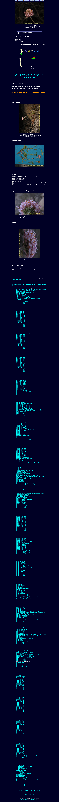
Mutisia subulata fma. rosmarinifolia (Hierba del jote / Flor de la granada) (31, 612)
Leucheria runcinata (20, 568)
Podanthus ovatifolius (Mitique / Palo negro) (25, 656)
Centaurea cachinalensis (21, 417)
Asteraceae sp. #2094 (20, 351)
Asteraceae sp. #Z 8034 (21, 383)
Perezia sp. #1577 (20, 644)
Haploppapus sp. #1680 (21, 548)
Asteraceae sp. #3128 (20, 366)
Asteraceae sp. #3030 (20, 361)
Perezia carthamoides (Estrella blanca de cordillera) (27, 635)
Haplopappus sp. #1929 (21, 529)
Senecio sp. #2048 (20, 731)
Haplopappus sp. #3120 (21, 536)
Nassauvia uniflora (20, 628)
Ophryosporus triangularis (21, 630)
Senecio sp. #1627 (20, 717)
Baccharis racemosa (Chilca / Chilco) (24, 395)
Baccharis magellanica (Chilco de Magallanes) (25, 391)
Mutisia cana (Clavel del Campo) (23, 594)
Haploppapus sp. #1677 (21, 547)
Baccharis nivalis (19, 394)
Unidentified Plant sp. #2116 (22, 782)
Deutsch (31, 793)
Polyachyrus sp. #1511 (21, 660)
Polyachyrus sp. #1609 (21, 662)
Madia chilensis (19, 587)
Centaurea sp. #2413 (20, 424)
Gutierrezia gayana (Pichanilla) (22, 495)
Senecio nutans (19, 682)
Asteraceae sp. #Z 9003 (21, 384)
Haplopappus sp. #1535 (21, 516)
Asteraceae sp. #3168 (20, 373)
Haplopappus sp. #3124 (21, 507)
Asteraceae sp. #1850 (20, 318)
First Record (21, 790)
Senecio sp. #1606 (20, 716)
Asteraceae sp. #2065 (20, 346)
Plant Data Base (24, 789)
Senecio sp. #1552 (20, 689)
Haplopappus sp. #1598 (21, 522)
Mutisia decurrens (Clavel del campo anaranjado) (26, 595)
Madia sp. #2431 (19, 589)
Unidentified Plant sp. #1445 (22, 781)
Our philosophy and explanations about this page (30, 71)
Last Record (38, 790)
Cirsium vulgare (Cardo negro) (22, 471)
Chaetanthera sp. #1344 (21, 446)
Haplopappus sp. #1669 (21, 526)
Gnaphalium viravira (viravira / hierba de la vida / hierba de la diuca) (30, 493)
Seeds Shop (38, 789)
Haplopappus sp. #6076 (21, 539)
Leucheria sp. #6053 (20, 578)
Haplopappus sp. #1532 (21, 515)
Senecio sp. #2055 (20, 732)
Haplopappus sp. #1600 (21, 523)
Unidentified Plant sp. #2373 (22, 785)
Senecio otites (19, 683)
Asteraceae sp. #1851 (20, 319)
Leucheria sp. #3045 (20, 576)
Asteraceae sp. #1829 (20, 309)
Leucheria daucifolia (20, 564)
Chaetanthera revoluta (21, 442)
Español (27, 793)
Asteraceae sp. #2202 (20, 353)
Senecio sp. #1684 (20, 721)
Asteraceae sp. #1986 (20, 340)
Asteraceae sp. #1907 (20, 335)
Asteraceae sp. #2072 (20, 347)
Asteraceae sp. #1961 (20, 336)
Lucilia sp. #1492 (19, 586)
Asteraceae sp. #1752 (20, 305)
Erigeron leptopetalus (20, 480)
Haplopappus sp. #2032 (21, 530)
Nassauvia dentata (20, 617)
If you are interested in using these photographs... (29, 799)
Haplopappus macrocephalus (22, 501)
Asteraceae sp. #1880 (20, 323)
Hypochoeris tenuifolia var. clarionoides (24, 557)
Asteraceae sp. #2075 (20, 348)
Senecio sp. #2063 (20, 733)
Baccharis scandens (20, 400)
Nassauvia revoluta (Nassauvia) (23, 625)
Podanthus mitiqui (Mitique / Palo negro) (24, 655)
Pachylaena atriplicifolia (21, 631)
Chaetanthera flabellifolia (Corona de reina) (25, 429)
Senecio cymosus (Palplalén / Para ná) (24, 669)
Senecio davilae (19, 671)
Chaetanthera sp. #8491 (21, 454)
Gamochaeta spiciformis (21, 485)
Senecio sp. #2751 (20, 746)
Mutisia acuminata (20, 592)
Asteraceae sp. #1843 (20, 312)
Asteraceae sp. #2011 (20, 343)
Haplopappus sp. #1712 (21, 528)
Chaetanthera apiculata (21, 425)
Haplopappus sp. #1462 (21, 509)
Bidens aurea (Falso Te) (21, 411)
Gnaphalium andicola (20, 487)
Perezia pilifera (19, 639)
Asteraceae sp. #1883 (20, 326)
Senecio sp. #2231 (20, 741)
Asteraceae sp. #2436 (20, 359)
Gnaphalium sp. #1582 (21, 491)
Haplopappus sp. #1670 (21, 527)
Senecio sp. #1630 (20, 718)
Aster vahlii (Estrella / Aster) (22, 301)
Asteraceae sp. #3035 (20, 362)
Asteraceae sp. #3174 (20, 376)
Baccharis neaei (19, 393)
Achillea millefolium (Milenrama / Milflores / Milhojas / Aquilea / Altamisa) (31, 289)
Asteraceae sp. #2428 (20, 357)
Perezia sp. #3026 (20, 646)
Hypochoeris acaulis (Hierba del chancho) (25, 554)
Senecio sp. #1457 (20, 701)
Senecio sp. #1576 (20, 711)
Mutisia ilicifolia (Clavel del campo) (23, 598)
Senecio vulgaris (19, 752)
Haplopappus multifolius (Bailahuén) (23, 502)
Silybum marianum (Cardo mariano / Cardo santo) (26, 755)
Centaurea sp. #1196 (20, 423)
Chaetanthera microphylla (21, 437)
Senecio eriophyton (20, 672)
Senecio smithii (19, 686)
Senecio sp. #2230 (20, 740)
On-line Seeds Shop (16, 279)
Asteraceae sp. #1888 (20, 331)
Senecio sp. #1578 (20, 712)
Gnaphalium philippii (20, 489)
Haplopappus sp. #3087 (21, 535)
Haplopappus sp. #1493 (21, 512)
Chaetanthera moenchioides (22, 440)
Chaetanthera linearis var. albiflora (23, 435)
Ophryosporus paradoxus (21, 629)
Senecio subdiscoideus (21, 750)
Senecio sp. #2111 (20, 734)
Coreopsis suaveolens (21, 472)
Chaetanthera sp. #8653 (21, 455)
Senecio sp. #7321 (20, 694)
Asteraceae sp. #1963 (20, 337)
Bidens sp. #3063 (20, 413)
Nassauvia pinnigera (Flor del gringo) (24, 622)
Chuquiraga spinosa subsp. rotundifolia (24, 468)
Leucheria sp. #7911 (20, 581)
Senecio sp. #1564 (20, 708)
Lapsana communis (20, 559)
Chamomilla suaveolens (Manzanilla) (24, 458)
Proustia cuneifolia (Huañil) (22, 664)
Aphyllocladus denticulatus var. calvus (24, 296)
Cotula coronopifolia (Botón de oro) (23, 473)
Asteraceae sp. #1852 (20, 320)
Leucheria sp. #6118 (20, 562)
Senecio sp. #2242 (20, 744)
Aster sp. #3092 (19, 299)
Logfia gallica (19, 583)
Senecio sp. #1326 (20, 697)
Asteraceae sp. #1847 (20, 315)
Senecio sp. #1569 (20, 709)
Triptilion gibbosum (20, 767)
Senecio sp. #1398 (20, 699)
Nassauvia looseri (20, 620)
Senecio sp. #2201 (20, 737)
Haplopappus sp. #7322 (21, 540)
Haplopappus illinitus (20, 500)
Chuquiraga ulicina (20, 469)
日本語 (30, 794)
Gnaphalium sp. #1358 (21, 490)
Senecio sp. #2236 (20, 743)
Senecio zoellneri (20, 753)
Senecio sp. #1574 (20, 710)
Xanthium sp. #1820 (20, 778)
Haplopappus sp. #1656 (21, 525)
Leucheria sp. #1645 (20, 572)
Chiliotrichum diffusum (21, 460)
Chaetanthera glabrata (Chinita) (22, 430)
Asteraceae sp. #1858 (20, 321)
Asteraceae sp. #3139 (20, 367)
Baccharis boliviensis (20, 388)
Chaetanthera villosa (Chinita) (22, 457)
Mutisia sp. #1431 (20, 606)
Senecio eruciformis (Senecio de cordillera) (25, 673)
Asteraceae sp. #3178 (20, 378)
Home (19, 789)
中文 (33, 794)
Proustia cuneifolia (20, 665)
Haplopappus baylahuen (21, 498)
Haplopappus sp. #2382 (21, 532)
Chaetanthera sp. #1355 (21, 447)
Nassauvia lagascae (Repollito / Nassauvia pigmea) (27, 619)
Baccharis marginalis (20, 392)
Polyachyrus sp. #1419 (21, 659)
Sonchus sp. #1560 (20, 757)
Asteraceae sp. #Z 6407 (21, 379)
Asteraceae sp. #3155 (20, 370)
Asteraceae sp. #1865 (20, 322)
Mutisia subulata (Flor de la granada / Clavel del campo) (27, 611)
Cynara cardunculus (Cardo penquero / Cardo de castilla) (28, 475)
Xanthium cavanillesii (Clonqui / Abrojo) (24, 777)
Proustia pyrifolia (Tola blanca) (22, 667)
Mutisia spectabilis (20, 609)
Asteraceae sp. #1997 (20, 341)
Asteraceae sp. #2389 (20, 356)
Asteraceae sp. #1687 (20, 304)
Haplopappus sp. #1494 (21, 513)
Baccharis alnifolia (20, 387)
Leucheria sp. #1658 (20, 574)
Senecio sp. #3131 (20, 748)
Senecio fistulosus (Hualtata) (22, 674)
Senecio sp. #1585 (20, 714)
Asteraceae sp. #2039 (20, 345)
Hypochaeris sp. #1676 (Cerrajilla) (23, 552)
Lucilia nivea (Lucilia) (20, 585)
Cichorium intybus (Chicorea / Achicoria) (24, 470)
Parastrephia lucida (20, 633)
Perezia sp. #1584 (20, 645)
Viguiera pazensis (20, 772)
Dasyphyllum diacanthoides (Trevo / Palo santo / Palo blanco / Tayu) (30, 476)
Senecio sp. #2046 (20, 729)
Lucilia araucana (19, 584)
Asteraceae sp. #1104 (20, 302)
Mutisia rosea (19, 603)
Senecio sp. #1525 (20, 705)
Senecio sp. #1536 (20, 706)
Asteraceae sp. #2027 (20, 344)
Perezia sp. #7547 (20, 649)
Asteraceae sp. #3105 (20, 365)
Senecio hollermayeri (20, 676)
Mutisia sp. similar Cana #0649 (22, 608)
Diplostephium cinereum (21, 477)
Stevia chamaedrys (20, 758)
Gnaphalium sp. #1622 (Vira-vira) (23, 492)
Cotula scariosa (19, 474)
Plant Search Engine (31, 789)
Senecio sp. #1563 (20, 707)
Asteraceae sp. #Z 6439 (21, 380)
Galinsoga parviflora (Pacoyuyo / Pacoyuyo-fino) (26, 484)
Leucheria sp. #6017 (20, 577)
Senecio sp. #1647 (20, 720)
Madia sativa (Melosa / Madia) (22, 588)
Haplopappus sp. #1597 (21, 521)
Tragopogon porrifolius (21, 763)
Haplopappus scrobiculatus (22, 505)
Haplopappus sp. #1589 (21, 520)
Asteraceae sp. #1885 (20, 328)
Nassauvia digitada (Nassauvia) (23, 618)
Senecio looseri (19, 678)
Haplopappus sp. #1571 (21, 519)
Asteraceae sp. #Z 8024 (21, 382)
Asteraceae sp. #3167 (20, 372)
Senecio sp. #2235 (20, 742)
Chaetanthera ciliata (20, 427)
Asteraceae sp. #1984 (20, 339)
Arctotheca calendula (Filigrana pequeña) (24, 297)
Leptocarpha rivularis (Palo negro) (23, 560)
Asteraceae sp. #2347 (20, 354)
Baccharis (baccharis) (20, 385)
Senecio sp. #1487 (20, 703)
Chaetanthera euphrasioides (22, 428)
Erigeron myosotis (20, 481)
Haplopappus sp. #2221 (21, 531)
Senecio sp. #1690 (20, 690)
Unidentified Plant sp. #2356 (22, 784)
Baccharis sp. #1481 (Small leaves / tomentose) (26, 403)
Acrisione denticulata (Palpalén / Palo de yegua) (26, 290)
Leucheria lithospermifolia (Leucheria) (24, 567)
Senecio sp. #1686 (20, 722)
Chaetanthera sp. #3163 (21, 453)
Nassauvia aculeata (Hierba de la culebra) (25, 614)
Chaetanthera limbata (20, 433)
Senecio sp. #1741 (20, 725)
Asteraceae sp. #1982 (20, 338)
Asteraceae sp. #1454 (20, 303)
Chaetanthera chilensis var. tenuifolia (24, 426)
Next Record (33, 790)
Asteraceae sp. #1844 (20, 313)
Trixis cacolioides (20, 769)
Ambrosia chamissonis (21, 294)
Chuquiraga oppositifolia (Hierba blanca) (24, 467)
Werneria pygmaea (20, 776)
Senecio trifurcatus (20, 751)
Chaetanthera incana (20, 431)
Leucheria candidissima (21, 563)
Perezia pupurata (19, 640)
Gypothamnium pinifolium (21, 497)
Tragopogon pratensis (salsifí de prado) (24, 764)
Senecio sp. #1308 (20, 696)
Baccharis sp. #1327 (20, 402)
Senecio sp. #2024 (20, 727)
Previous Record (27, 790)
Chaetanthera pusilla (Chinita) (22, 441)
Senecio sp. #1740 (20, 724)
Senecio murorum (20, 680)
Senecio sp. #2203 (20, 739)
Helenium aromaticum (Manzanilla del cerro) (25, 550)
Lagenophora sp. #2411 (21, 558)
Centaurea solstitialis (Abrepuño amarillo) (24, 422)
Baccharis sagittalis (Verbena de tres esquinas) (26, 398)
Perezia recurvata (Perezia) (22, 641)
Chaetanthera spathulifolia (21, 456)
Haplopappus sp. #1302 (21, 508)
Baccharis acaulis (20, 386)
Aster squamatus (19, 300)
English (23, 793)
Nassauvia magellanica (21, 621)
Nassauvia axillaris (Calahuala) (22, 616)
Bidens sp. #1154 (20, 412)
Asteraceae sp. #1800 (20, 308)
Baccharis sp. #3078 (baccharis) (23, 405)
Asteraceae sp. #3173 (20, 374)
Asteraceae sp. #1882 (20, 325)
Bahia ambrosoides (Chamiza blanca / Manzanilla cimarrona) (28, 409)
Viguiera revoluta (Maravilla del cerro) (24, 773)
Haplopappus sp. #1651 (21, 524)
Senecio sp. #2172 (20, 735)
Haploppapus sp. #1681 (21, 549)
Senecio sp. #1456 (20, 700)
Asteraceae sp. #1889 (20, 332)
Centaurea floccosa (20, 419)
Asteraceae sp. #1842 (20, 311)
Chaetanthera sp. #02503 (21, 444)
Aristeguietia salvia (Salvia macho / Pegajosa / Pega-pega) (28, 298)
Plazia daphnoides (20, 653)
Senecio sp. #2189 (20, 736)
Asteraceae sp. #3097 (20, 364)
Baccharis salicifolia (20, 399)
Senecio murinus (19, 679)
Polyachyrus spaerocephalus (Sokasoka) (24, 663)
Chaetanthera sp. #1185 (21, 445)
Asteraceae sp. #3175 (20, 377)
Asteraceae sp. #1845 (20, 314)
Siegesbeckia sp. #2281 (21, 754)
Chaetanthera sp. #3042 (21, 451)
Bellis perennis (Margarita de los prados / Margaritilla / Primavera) (29, 410)
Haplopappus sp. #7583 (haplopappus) (24, 541)
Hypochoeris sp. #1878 (21, 555)
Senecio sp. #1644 (20, 719)
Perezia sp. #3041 (20, 648)
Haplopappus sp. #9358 (21, 542)
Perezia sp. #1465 (20, 643)
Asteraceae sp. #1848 (20, 316)
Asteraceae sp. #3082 (20, 363)
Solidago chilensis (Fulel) (21, 756)
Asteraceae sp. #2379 (20, 355)
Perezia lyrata (19, 636)
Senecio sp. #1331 (20, 698)
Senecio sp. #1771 (20, 691)
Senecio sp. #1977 (20, 726)
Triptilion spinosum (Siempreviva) (23, 768)
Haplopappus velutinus (21, 544)
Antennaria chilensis (20, 295)
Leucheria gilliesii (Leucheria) (22, 565)
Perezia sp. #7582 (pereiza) (22, 650)
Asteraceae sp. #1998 (20, 342)
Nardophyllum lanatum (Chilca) (22, 613)
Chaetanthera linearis (20, 434)
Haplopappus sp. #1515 (21, 514)
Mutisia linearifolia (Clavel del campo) (24, 600)
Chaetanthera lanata (20, 432)
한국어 (26, 794)
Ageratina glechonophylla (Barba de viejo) (25, 292)
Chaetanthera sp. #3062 (21, 452)
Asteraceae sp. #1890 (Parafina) (23, 333)
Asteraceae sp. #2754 (20, 360)
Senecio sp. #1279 (20, 695)
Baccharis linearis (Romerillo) (22, 389)
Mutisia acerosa (19, 591)
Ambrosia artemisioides (21, 293)
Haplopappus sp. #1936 (21, 506)
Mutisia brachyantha (20, 593)
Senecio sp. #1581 (20, 713)
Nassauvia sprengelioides (21, 627)
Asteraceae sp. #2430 (20, 358)
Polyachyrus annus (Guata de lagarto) (24, 657)
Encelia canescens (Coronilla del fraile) (24, 478)
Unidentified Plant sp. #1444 (22, 780)
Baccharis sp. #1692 (20, 404)
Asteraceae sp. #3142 (20, 369)
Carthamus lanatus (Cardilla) (22, 415)
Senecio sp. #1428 (20, 688)
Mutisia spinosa (19, 610)
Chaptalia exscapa (20, 459)
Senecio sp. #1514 (20, 704)
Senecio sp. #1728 (20, 723)
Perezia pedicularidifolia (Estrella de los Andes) (26, 638)
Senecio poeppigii (20, 685)
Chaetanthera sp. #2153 (21, 448)
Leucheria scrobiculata (21, 569)
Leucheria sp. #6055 (20, 580)
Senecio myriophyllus (20, 681)
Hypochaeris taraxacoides (21, 553)
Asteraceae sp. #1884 (20, 327)
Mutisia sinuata (19, 604)
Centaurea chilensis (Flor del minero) (24, 418)
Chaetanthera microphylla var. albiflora (24, 439)
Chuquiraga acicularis (20, 464)
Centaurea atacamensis (21, 416)
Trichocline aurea (20, 765)
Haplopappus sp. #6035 (21, 538)
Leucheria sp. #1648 (20, 573)
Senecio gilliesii (19, 675)
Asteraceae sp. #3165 (20, 371)
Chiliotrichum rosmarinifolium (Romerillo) (24, 461)
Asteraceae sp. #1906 (20, 334)
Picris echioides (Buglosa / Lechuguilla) (24, 652)
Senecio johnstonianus (21, 677)
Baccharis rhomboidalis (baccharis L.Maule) (25, 396)
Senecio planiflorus (20, 684)
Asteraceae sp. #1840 (20, 310)
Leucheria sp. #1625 (20, 571)
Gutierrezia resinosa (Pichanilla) (23, 496)
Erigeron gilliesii (19, 479)
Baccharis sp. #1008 (20, 401)
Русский (35, 793)
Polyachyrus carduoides (21, 658)
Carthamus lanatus (20, 414)
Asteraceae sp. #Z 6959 (21, 381)
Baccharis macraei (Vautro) (21, 390)
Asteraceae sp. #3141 (20, 368)
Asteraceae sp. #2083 (20, 349)
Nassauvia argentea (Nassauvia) (23, 615)
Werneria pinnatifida (20, 775)
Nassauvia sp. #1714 (20, 626)
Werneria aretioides (20, 774)
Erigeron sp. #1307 (20, 482)
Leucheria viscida (20, 582)
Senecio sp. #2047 (20, 730)
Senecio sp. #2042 (20, 728)
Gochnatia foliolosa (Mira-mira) (22, 494)
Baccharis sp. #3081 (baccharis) (23, 407)
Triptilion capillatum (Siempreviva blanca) (24, 766)
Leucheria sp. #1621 (20, 570)
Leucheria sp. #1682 (20, 575)
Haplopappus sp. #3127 (21, 537)
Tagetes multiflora (20, 759)
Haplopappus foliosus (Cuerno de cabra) (24, 499)
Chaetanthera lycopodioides (22, 436)
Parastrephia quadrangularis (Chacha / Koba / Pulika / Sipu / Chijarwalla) (31, 634)
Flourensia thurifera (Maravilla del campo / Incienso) (27, 483)
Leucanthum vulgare (20, 561)
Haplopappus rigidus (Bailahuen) (23, 504)
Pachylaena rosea (20, 632)
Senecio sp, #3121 (20, 687)
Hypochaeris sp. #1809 (21, 551)
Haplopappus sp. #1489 (21, 510)
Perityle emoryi (19, 651)
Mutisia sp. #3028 (20, 607)
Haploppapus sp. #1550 (21, 546)
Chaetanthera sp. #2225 (21, 449)
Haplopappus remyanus (21, 503)
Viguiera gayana (19, 771)
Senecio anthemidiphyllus (21, 668)
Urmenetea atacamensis (21, 770)
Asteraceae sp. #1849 (20, 317)
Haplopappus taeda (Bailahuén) (23, 543)
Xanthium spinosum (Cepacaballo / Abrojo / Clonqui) (27, 779)
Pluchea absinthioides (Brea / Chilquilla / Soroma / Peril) (27, 654)
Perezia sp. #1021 (20, 642)
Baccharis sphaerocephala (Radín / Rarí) (24, 408)
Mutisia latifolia (19, 599)
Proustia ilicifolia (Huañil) (21, 666)
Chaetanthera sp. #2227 (21, 450)
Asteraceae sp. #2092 (20, 350)
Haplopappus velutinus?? (21, 545)
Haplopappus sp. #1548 (21, 518)
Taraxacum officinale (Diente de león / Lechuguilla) (26, 762)
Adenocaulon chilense (21, 291)
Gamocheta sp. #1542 (20, 486)
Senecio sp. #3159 (20, 749)
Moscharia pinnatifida (20, 590)
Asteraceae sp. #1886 (20, 330)
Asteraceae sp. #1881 (20, 324)
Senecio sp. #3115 (20, 747)
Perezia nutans (19, 637)
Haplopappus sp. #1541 (21, 517)
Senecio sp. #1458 (20, 702)
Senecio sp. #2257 (20, 745)
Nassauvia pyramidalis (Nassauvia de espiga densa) (27, 623)
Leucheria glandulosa (20, 566)
